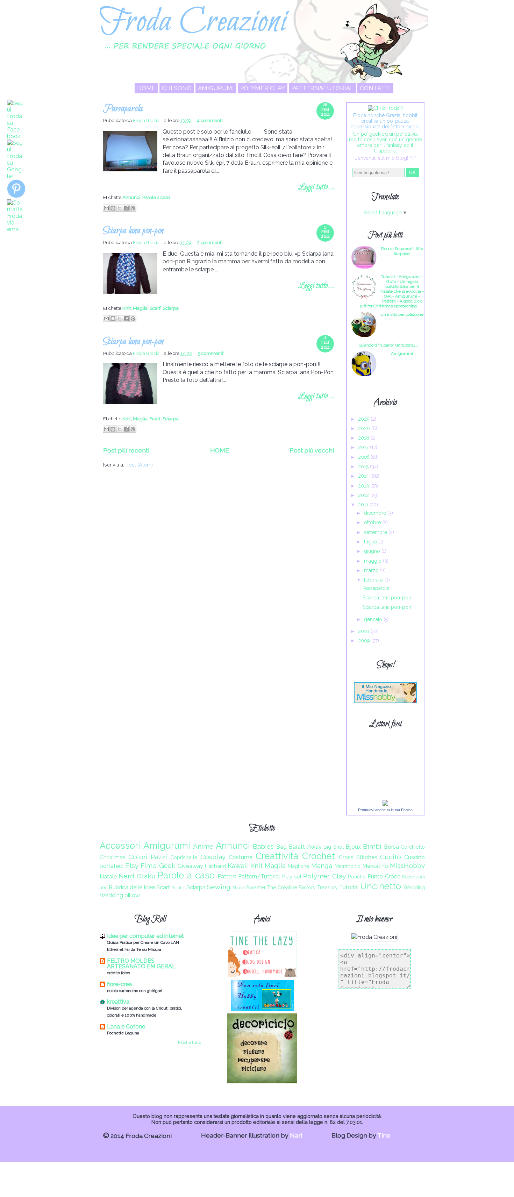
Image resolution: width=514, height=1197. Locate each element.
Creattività (277, 856)
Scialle (178, 887)
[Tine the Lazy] (262, 975)
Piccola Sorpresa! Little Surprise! (402, 251)
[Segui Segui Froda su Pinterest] (16, 196)
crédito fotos (118, 972)
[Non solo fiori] (262, 1009)
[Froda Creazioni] (385, 804)
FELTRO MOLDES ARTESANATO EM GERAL (141, 963)
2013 (364, 486)
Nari (296, 1135)
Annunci (131, 197)
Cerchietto (413, 847)
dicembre (375, 513)
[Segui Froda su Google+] (15, 176)
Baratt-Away (305, 846)
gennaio (374, 619)
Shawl (238, 887)
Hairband (215, 866)
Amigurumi (216, 88)
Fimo (149, 865)
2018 (364, 438)
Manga (321, 865)
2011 (364, 504)
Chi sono (177, 88)
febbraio (374, 580)
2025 (364, 419)
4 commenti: (210, 120)
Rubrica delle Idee (132, 887)
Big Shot (333, 847)
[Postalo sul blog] (112, 208)
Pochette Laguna (123, 1033)
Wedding (414, 887)
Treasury (327, 887)
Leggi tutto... (316, 187)
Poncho (357, 876)
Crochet (318, 856)
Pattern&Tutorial (322, 88)
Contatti (375, 88)
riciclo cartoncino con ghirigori (134, 990)
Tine (384, 1135)
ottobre (373, 522)
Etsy (131, 865)
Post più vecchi (312, 450)
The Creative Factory (291, 887)
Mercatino (375, 866)
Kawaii (238, 865)
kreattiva (118, 1001)
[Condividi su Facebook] (126, 208)
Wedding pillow (120, 895)
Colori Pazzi (147, 857)
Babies (263, 846)
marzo (372, 570)
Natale (108, 876)
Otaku (146, 876)
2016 (364, 457)
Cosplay (213, 857)
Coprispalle (184, 857)
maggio (373, 561)
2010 (364, 631)
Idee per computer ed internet (145, 936)
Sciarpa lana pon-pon (133, 230)
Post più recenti (126, 450)
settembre (376, 532)
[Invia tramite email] (106, 208)
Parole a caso (156, 197)
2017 (364, 447)
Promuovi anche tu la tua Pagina (385, 810)
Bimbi (372, 846)
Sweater (256, 887)
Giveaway (190, 866)
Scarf (155, 308)
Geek (167, 865)
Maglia (140, 308)
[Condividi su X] (119, 208)
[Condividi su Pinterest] (132, 208)
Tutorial (349, 887)
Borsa (391, 846)
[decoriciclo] (262, 1081)
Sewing (218, 887)
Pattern (226, 876)
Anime (203, 846)
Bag (281, 846)
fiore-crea (119, 984)
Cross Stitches (358, 857)
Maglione (298, 866)
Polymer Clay (262, 88)
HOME (146, 88)
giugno (372, 551)
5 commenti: (211, 353)
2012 (364, 495)
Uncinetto (380, 886)
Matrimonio (347, 866)
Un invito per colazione (401, 314)
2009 (364, 640)
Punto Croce (383, 876)
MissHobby (407, 865)
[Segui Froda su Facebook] (15, 136)
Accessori (120, 845)
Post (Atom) (139, 465)
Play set (291, 876)
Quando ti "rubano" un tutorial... (388, 345)
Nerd (126, 876)
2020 (364, 428)
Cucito (390, 857)
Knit (126, 308)
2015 (364, 466)
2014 (364, 476)
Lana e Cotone (126, 1026)
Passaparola (123, 108)
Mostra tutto (189, 1042)
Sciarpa (171, 308)
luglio (371, 541)
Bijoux (353, 846)
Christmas (113, 857)
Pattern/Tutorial (259, 876)
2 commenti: (210, 242)
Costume (240, 857)
